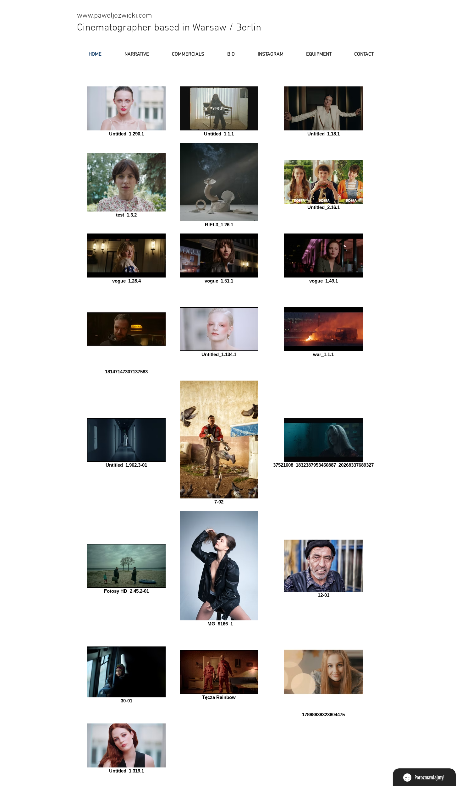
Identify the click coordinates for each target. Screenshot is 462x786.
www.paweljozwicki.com (114, 15)
